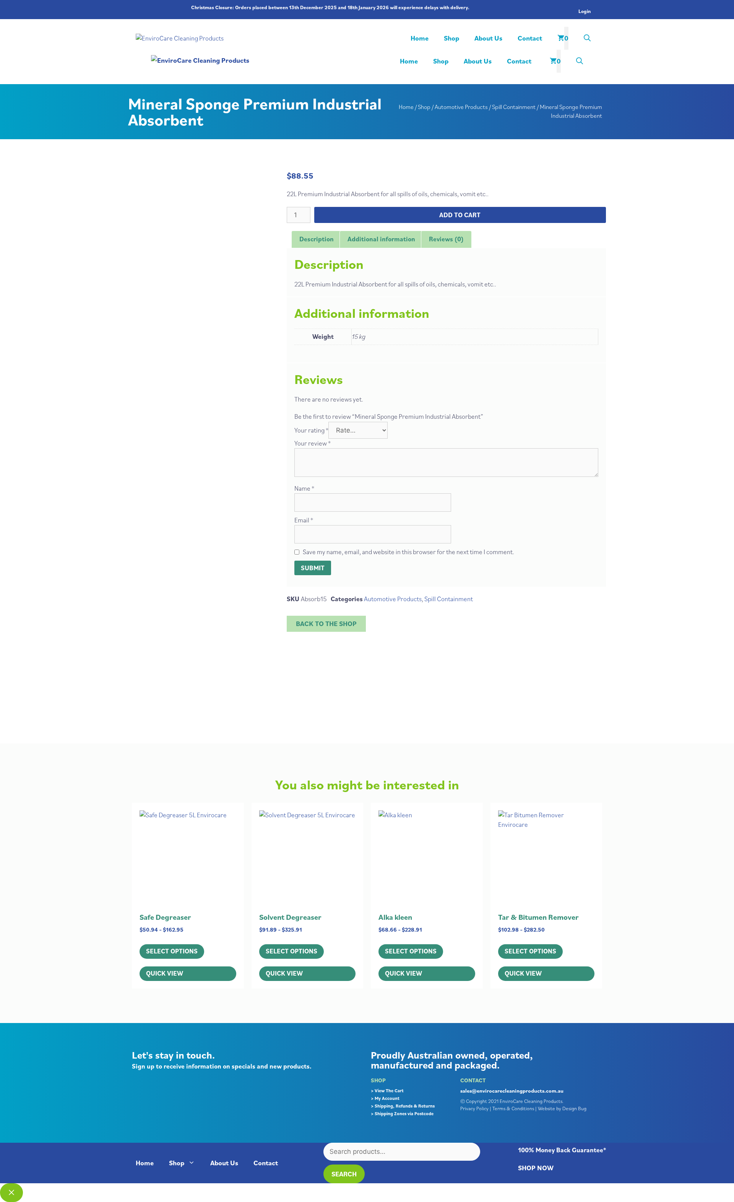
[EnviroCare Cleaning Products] (267, 60)
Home (420, 38)
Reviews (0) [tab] (446, 239)
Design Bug (574, 1108)
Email (303, 520)
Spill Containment (514, 107)
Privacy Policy (474, 1108)
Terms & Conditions (513, 1108)
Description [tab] (316, 239)
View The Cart (389, 1090)
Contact (530, 38)
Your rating (311, 430)
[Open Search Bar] (587, 38)
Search (344, 1173)
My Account (387, 1098)
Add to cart (460, 215)
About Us (488, 38)
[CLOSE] (11, 1192)
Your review (312, 443)
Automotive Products (461, 107)
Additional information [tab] (381, 239)
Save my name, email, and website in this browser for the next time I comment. (408, 552)
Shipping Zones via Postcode (404, 1113)
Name (304, 488)
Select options (172, 951)
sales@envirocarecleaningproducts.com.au (511, 1090)
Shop (451, 38)
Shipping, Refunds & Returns (405, 1106)
